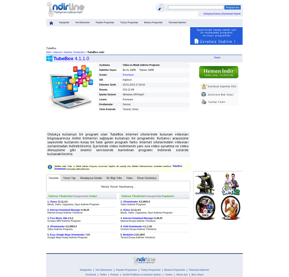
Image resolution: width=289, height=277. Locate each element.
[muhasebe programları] (216, 44)
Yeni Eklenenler (82, 22)
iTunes (53, 201)
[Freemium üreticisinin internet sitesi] (219, 97)
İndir (48, 52)
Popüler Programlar (105, 22)
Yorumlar (54, 178)
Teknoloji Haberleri (177, 22)
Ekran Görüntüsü (146, 178)
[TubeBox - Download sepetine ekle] (219, 89)
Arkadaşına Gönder (91, 178)
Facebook (91, 274)
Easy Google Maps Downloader (67, 234)
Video (129, 178)
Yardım (168, 274)
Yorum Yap (69, 178)
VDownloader (57, 226)
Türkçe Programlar (129, 22)
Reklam (114, 274)
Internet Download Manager (65, 210)
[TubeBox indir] (219, 77)
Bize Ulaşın (197, 274)
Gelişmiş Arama (212, 13)
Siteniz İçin (182, 274)
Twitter (103, 274)
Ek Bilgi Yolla (114, 178)
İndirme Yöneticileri (74, 52)
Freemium (128, 75)
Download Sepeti (231, 13)
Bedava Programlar (153, 22)
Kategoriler (64, 22)
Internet (57, 52)
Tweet (217, 57)
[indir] (66, 17)
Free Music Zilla (58, 218)
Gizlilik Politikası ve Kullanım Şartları (141, 274)
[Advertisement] (118, 36)
